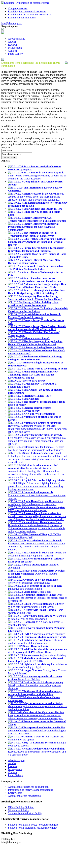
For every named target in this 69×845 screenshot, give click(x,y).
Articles (12, 41)
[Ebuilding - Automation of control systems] (25, 2)
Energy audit (15, 792)
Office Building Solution (21, 807)
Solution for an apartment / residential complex (32, 827)
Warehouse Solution (18, 810)
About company (16, 38)
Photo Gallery (15, 53)
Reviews (12, 44)
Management (15, 47)
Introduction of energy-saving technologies (30, 789)
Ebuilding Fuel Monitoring (22, 17)
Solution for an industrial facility (25, 813)
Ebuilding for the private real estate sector (30, 14)
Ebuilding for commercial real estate (27, 11)
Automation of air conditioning (24, 795)
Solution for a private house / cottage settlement (33, 824)
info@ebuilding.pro (11, 23)
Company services (17, 8)
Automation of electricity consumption (28, 786)
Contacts (12, 50)
